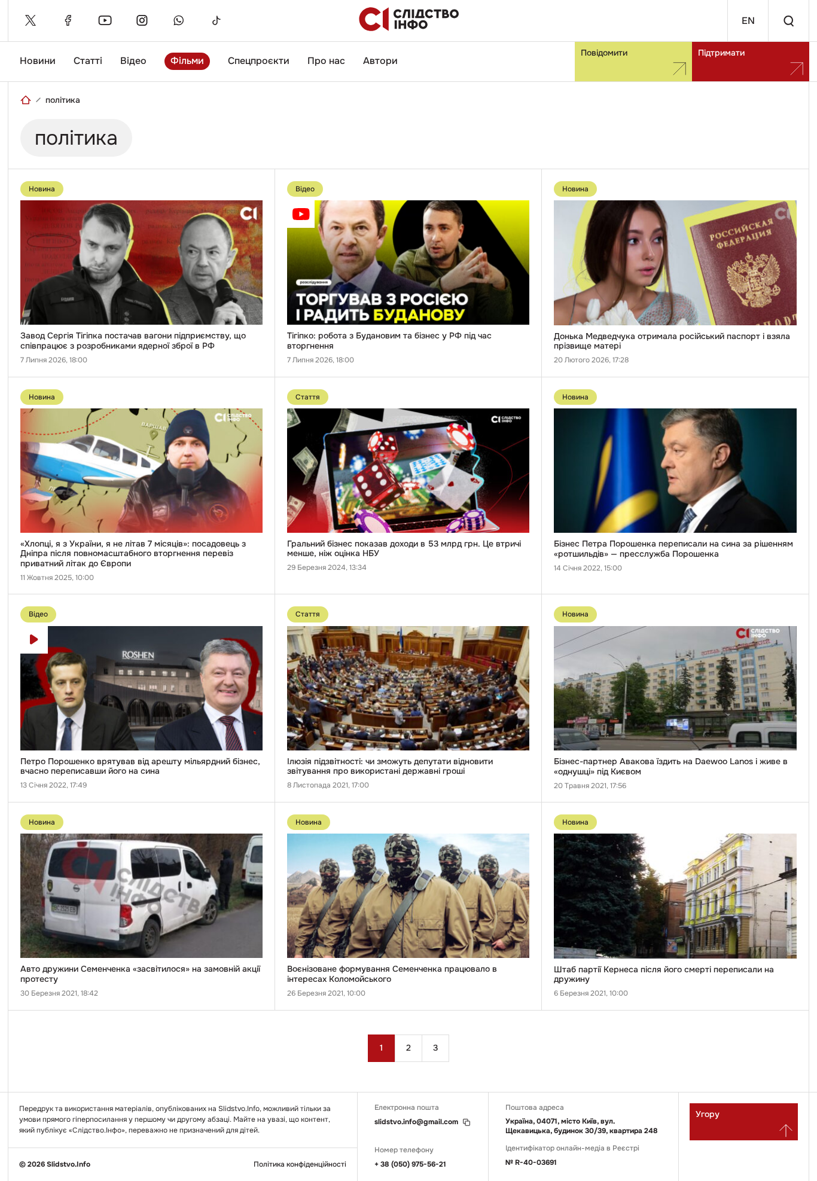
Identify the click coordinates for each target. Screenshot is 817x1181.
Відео (133, 60)
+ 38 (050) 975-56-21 (410, 1164)
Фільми (187, 60)
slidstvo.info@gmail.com (416, 1122)
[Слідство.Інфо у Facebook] (67, 20)
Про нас (326, 60)
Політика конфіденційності (300, 1164)
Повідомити (604, 52)
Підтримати (721, 52)
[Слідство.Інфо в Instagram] (142, 20)
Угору (708, 1114)
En (748, 20)
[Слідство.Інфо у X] (30, 20)
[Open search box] (788, 20)
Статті (88, 60)
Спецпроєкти (258, 60)
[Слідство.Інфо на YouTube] (105, 20)
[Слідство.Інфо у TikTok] (216, 20)
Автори (380, 60)
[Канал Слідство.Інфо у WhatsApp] (179, 20)
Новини (38, 60)
